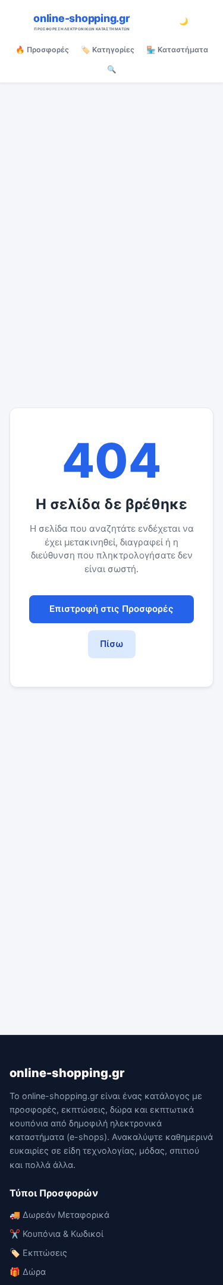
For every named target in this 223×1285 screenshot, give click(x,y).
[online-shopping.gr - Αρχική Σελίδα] (99, 21)
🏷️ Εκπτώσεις (38, 1253)
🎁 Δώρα (28, 1272)
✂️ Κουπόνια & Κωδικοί (56, 1234)
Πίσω (112, 643)
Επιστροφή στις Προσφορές (111, 608)
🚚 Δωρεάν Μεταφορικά (59, 1215)
